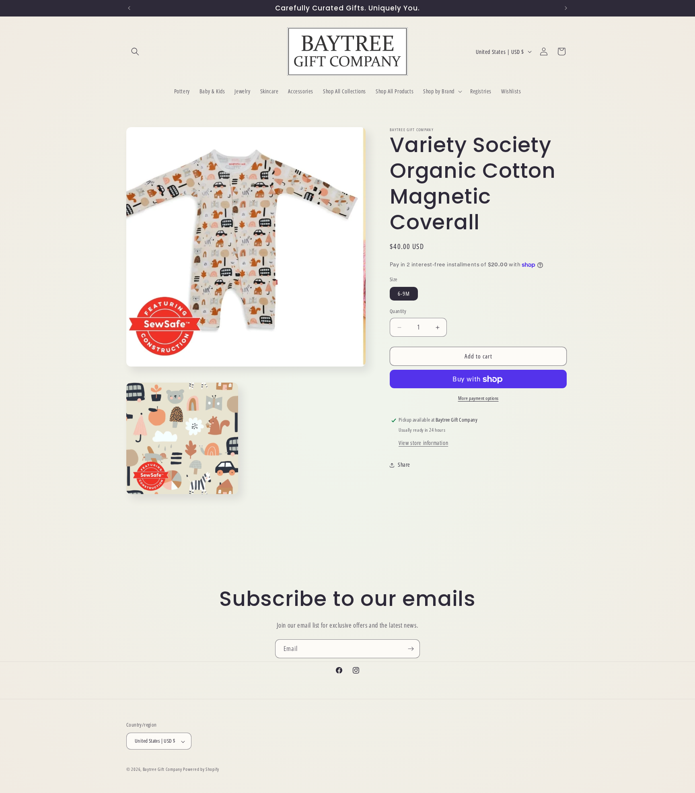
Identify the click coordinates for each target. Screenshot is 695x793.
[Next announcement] (566, 8)
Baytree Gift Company (162, 769)
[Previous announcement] (129, 8)
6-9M (404, 294)
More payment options (478, 398)
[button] (135, 51)
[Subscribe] (410, 648)
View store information (423, 443)
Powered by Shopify (201, 769)
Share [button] (404, 465)
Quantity (398, 311)
